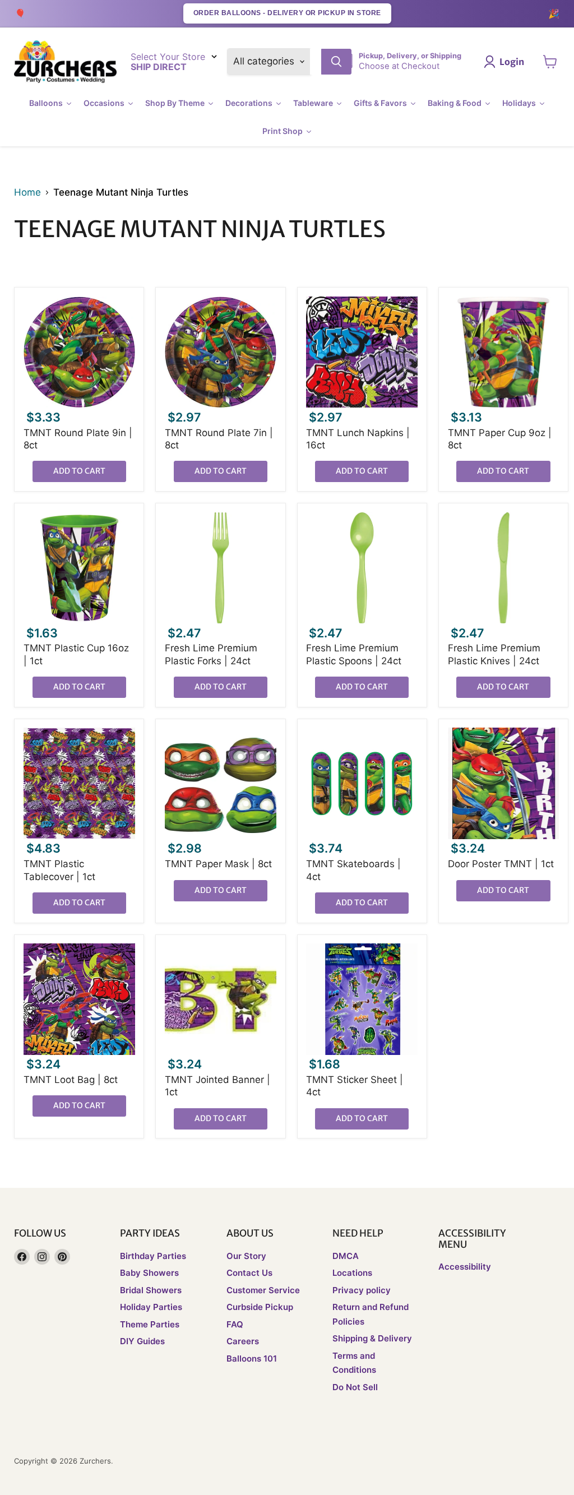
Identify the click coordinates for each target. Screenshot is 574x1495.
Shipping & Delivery (372, 1338)
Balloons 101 (251, 1358)
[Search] (336, 62)
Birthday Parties (153, 1256)
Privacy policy (361, 1290)
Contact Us (249, 1272)
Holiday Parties (151, 1307)
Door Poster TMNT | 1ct (501, 863)
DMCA (345, 1256)
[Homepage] (65, 62)
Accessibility (464, 1266)
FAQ (234, 1324)
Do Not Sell (355, 1387)
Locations (352, 1272)
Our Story (246, 1256)
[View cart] (550, 61)
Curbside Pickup (259, 1307)
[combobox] (315, 62)
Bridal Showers (151, 1290)
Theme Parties (149, 1324)
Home (27, 192)
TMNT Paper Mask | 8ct (218, 863)
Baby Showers (149, 1272)
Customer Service (263, 1290)
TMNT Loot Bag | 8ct (71, 1079)
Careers (242, 1341)
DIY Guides (142, 1341)
